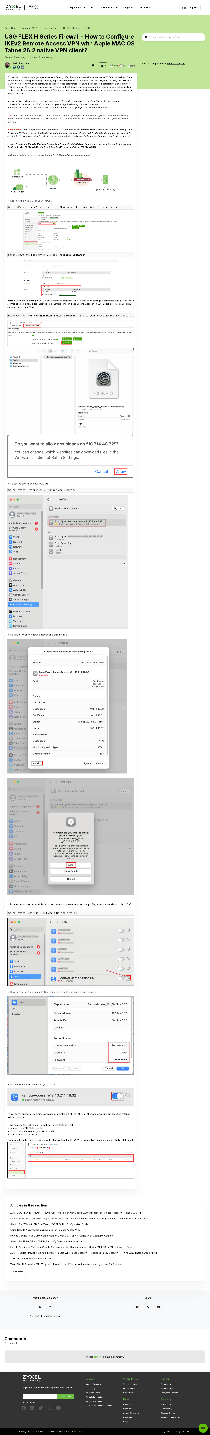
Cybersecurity (48, 28)
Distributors (128, 1393)
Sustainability (166, 1409)
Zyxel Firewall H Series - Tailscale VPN (31, 1258)
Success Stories (168, 1413)
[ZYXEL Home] (32, 1378)
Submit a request (176, 63)
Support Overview (93, 1384)
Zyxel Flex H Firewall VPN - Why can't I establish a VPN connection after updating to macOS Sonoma (66, 1264)
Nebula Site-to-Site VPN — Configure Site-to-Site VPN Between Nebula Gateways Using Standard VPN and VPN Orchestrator (79, 1218)
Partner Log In (167, 1384)
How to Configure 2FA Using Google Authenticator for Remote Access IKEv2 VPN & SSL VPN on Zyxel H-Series (71, 1247)
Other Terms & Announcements (99, 1406)
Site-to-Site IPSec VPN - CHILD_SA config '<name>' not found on (46, 1241)
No (50, 1307)
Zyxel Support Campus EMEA (21, 28)
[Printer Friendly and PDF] (123, 66)
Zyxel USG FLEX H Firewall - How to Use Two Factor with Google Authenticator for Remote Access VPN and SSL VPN (75, 1212)
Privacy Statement (181, 1431)
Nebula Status (110, 7)
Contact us (144, 7)
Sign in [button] (193, 7)
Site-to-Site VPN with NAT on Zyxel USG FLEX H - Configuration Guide (49, 1224)
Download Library (93, 1393)
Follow (103, 66)
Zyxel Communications (170, 1417)
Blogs (125, 1422)
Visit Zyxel (78, 1431)
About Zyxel (166, 1404)
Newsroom (128, 1404)
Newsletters (128, 1417)
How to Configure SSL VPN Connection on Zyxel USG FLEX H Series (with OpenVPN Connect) (62, 1235)
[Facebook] (137, 1307)
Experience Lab (77, 7)
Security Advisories (94, 1401)
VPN (87, 28)
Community (90, 1388)
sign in (97, 1356)
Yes (40, 1307)
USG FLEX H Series (70, 28)
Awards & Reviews (131, 1413)
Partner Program (168, 1388)
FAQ (93, 7)
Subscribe (65, 1396)
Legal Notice (167, 1431)
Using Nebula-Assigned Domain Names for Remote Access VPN (45, 1230)
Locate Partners (130, 1388)
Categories (127, 7)
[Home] (22, 7)
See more (18, 1271)
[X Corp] (148, 1307)
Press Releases (130, 1409)
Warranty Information (94, 1397)
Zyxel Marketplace (131, 1384)
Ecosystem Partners (169, 1393)
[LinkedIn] (158, 1307)
